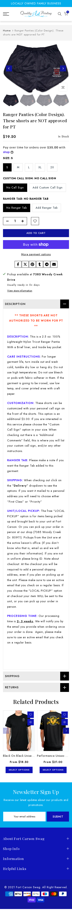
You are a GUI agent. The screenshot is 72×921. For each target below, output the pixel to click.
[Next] (63, 68)
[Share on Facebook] (18, 264)
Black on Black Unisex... (19, 756)
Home (7, 30)
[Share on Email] (54, 264)
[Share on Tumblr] (39, 264)
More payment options (36, 254)
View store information (19, 291)
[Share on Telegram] (46, 264)
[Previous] (9, 68)
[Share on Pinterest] (32, 264)
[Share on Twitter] (25, 264)
